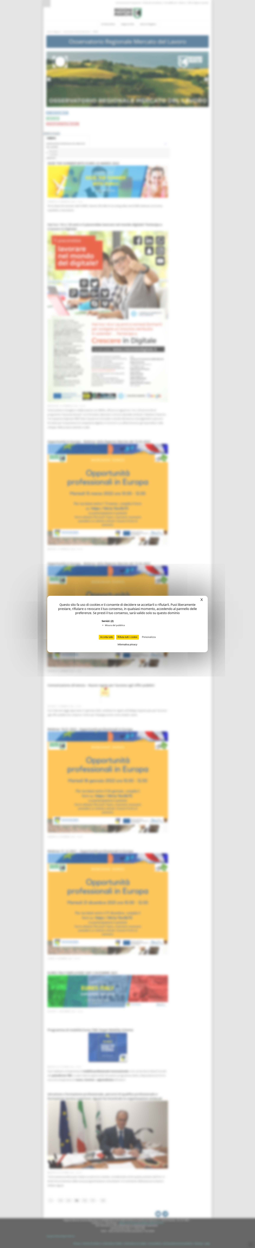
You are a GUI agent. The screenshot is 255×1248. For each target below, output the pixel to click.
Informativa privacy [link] (127, 644)
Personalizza (149, 637)
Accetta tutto (106, 637)
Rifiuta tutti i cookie (127, 637)
